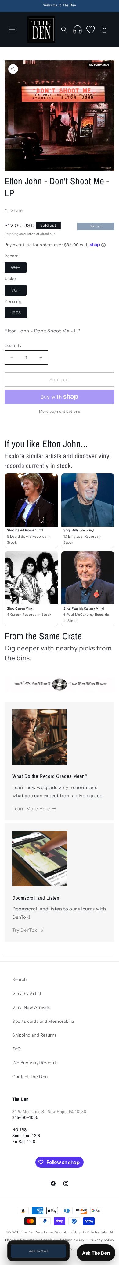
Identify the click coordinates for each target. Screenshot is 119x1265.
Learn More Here (31, 808)
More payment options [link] (59, 411)
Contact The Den (30, 1076)
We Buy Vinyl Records (35, 1062)
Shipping (12, 234)
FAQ (16, 1049)
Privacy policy (102, 1240)
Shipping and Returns (34, 1035)
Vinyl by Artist (26, 993)
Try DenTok (24, 930)
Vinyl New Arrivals (31, 1007)
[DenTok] (77, 29)
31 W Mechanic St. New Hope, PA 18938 (49, 1111)
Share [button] (17, 210)
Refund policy (72, 1240)
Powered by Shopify (37, 1240)
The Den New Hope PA (39, 1232)
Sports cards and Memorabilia (43, 1021)
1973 (19, 314)
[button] (12, 29)
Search (19, 979)
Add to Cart (38, 1251)
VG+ (19, 268)
